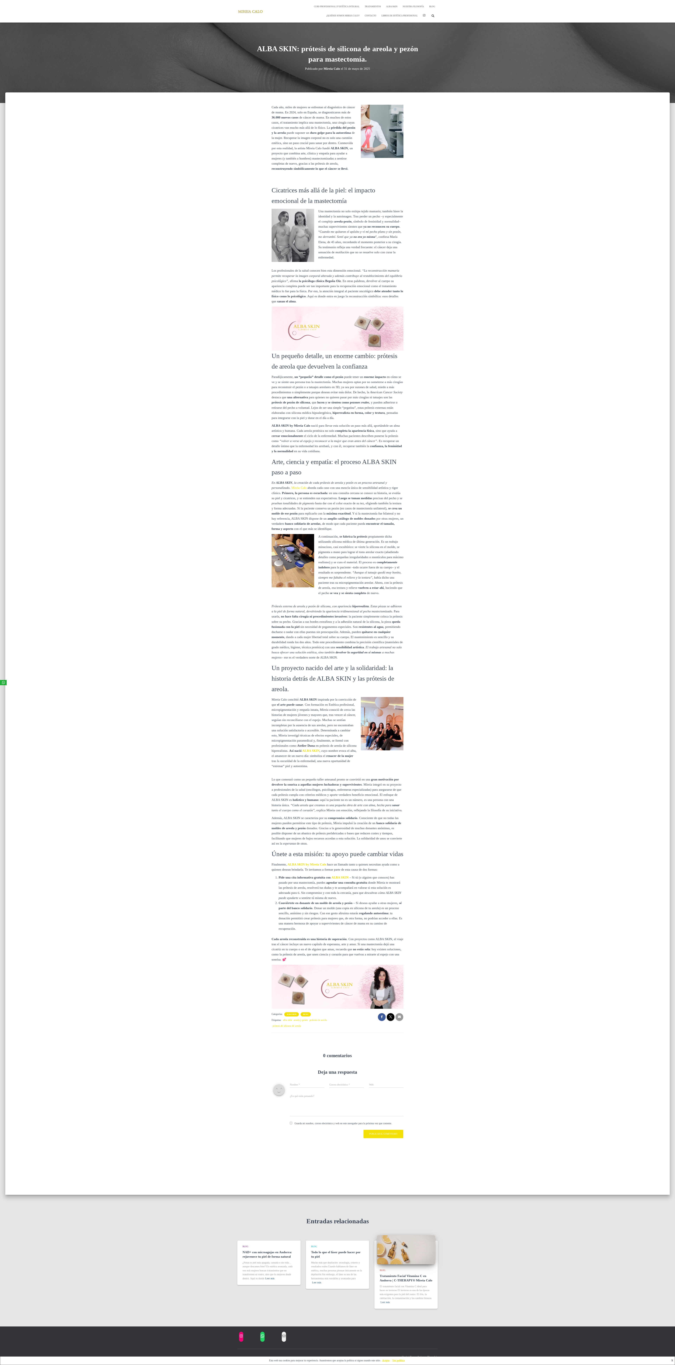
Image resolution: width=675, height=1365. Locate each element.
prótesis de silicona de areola (286, 1026)
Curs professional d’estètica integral (336, 6)
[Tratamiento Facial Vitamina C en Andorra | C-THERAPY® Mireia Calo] (406, 1249)
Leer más (269, 1278)
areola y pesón (301, 1020)
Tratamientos (373, 6)
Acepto (386, 1360)
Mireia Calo (299, 487)
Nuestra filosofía (413, 6)
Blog (432, 6)
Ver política (398, 1360)
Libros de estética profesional (399, 15)
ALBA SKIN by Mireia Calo (307, 864)
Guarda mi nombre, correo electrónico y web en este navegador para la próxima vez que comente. (343, 1123)
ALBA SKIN (391, 6)
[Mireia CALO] (250, 11)
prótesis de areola (318, 1020)
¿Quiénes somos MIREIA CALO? (342, 15)
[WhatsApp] (3, 682)
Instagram (424, 16)
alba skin (291, 1014)
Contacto (370, 15)
